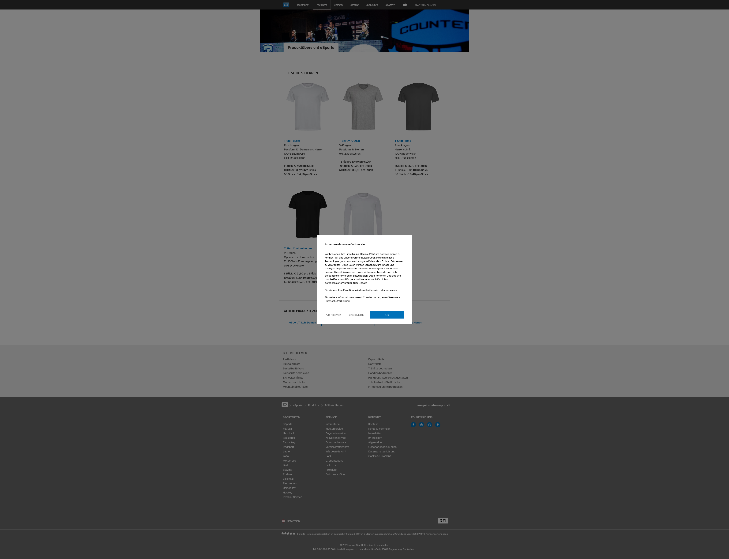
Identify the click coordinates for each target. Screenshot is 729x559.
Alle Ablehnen (333, 314)
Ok (387, 314)
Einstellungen (356, 314)
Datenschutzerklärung (337, 301)
